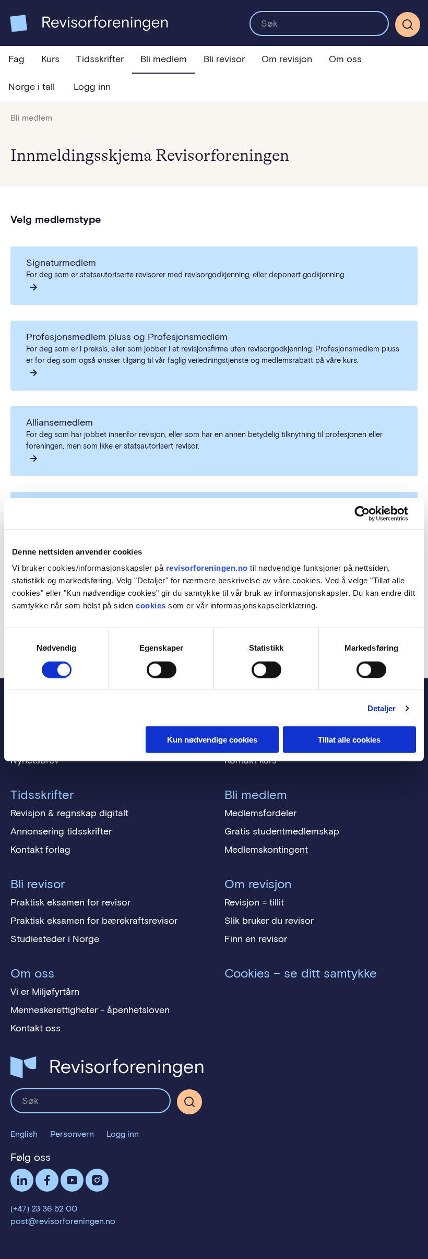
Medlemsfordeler (260, 813)
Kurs (50, 59)
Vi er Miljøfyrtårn (44, 991)
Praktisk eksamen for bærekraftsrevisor (93, 920)
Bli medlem (163, 59)
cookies (151, 605)
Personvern (72, 1134)
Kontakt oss (35, 1028)
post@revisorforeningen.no (62, 1221)
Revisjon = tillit (254, 902)
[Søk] (319, 23)
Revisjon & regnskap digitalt (69, 813)
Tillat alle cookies (349, 739)
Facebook (46, 1180)
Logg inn (92, 86)
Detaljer (381, 707)
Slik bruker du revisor (269, 920)
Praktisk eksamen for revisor (70, 902)
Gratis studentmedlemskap (281, 831)
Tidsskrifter (100, 59)
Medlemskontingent (266, 849)
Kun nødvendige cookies (212, 739)
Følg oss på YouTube (72, 1180)
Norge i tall (31, 86)
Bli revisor (224, 59)
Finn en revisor (255, 939)
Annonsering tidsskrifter (61, 831)
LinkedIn (21, 1180)
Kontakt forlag (40, 849)
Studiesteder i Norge (54, 939)
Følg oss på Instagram (97, 1180)
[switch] (161, 669)
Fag (16, 59)
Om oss (345, 59)
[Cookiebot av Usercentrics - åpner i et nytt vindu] (370, 513)
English (24, 1134)
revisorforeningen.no (207, 567)
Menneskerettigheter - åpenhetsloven (90, 1010)
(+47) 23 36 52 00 (43, 1209)
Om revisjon (286, 59)
